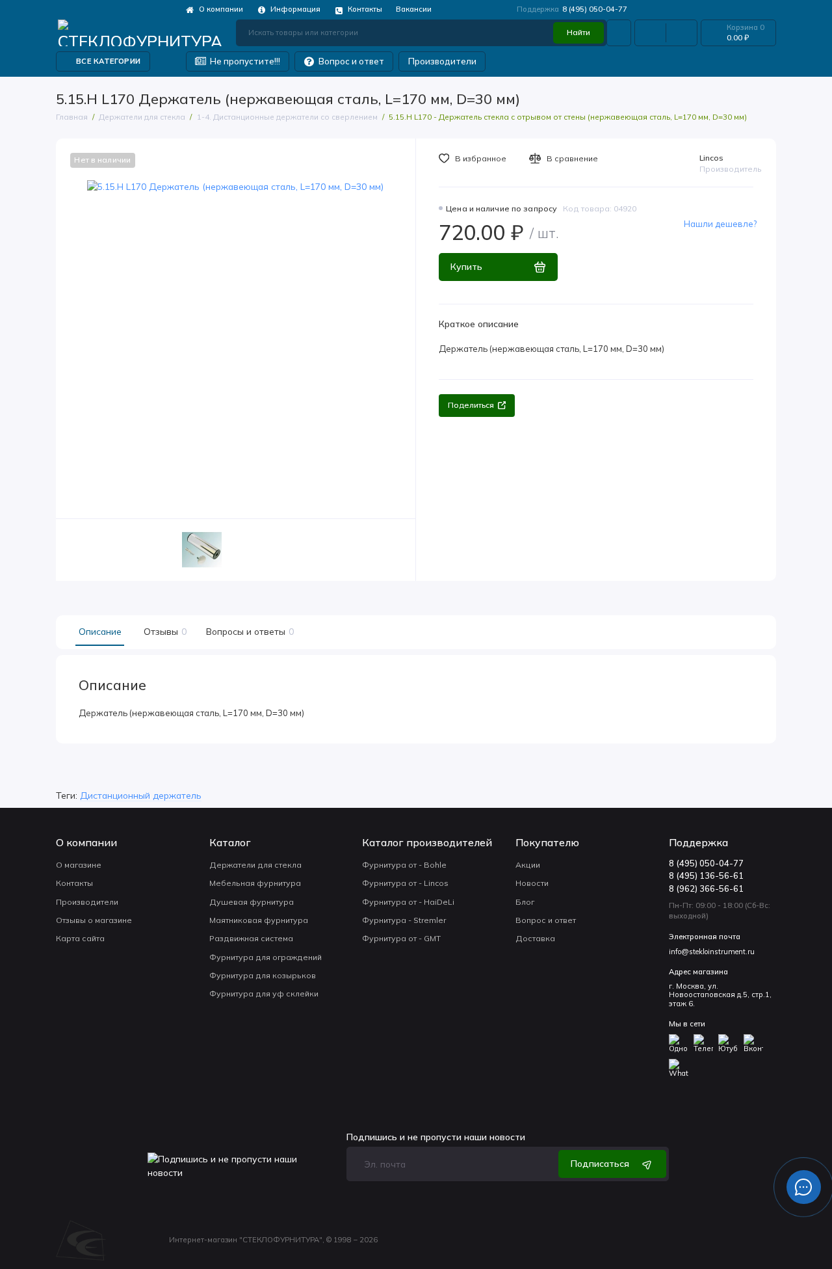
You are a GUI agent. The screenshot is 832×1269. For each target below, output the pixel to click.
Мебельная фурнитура (255, 883)
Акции (527, 865)
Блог (524, 902)
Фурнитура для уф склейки (263, 993)
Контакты (358, 9)
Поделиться (471, 405)
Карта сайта (80, 938)
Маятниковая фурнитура (258, 920)
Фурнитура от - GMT (401, 938)
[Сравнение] (650, 33)
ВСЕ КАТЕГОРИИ (108, 61)
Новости (532, 883)
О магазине (78, 865)
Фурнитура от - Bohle (404, 865)
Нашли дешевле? (720, 224)
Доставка (535, 938)
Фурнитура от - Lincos (405, 883)
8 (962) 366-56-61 (706, 888)
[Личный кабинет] (618, 33)
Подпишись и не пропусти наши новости (435, 1137)
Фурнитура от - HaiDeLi (408, 902)
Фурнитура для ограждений (265, 957)
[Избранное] (681, 33)
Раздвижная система (251, 938)
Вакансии (414, 9)
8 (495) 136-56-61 (706, 875)
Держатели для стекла (255, 865)
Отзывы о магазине (94, 920)
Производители (442, 61)
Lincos (711, 158)
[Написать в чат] (803, 1187)
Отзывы (163, 631)
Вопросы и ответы (248, 631)
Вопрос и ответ (344, 60)
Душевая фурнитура (251, 902)
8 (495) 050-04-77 (572, 9)
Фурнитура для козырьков (262, 975)
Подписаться (600, 1163)
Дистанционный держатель (141, 795)
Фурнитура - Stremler (404, 920)
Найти (578, 32)
